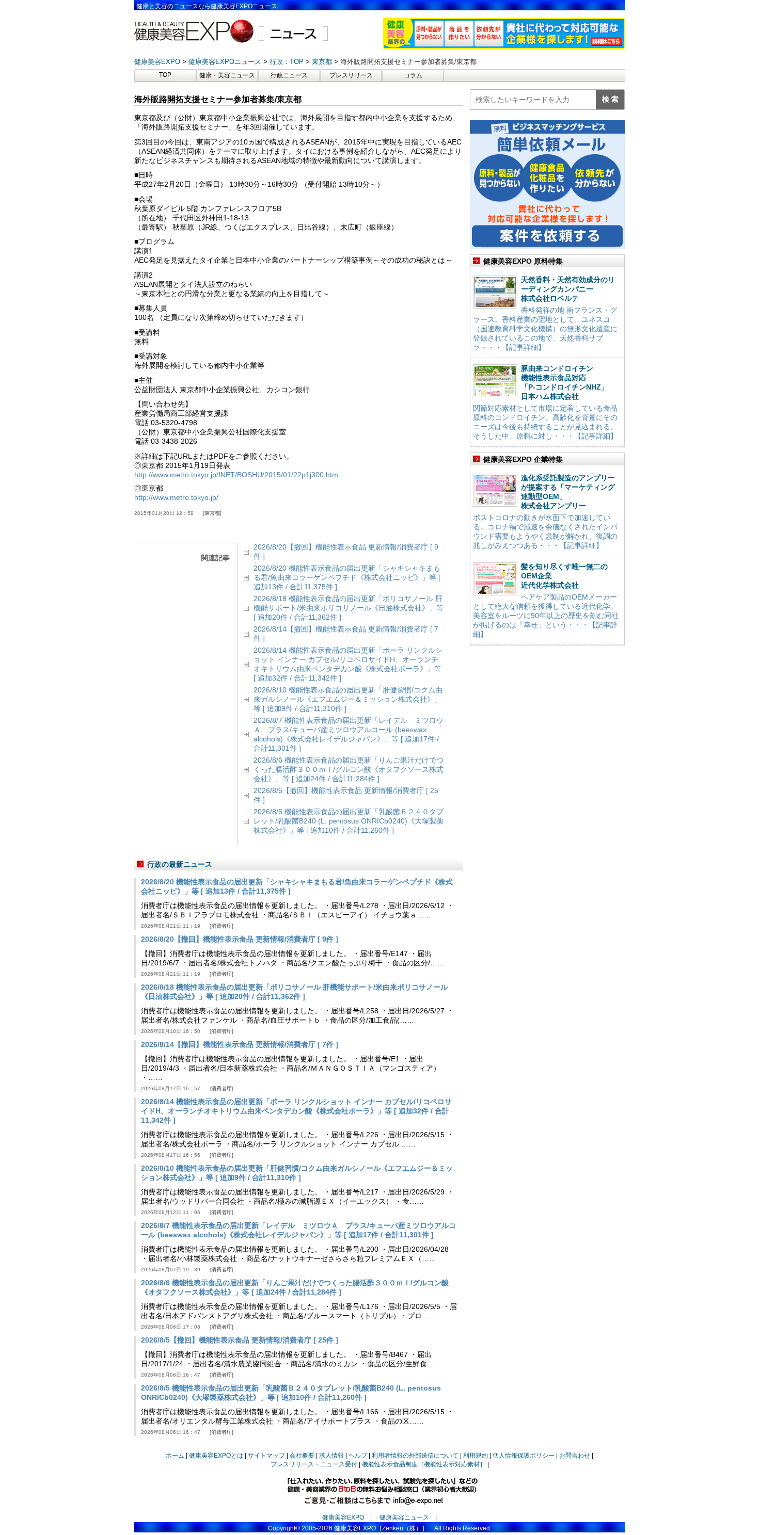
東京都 (212, 513)
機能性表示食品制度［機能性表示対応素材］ (424, 1464)
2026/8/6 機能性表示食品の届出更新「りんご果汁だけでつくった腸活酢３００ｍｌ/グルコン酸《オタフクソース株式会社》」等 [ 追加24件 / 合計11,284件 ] (349, 769)
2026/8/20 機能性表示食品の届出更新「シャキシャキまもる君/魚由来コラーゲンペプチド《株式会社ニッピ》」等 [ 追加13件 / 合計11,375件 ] (347, 577)
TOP (165, 74)
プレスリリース (351, 75)
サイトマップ (266, 1455)
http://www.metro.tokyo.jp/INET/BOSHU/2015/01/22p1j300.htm (236, 475)
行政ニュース (289, 75)
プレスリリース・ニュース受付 (314, 1464)
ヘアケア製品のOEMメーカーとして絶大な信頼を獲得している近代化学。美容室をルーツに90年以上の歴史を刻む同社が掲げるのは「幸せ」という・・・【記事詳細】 (546, 615)
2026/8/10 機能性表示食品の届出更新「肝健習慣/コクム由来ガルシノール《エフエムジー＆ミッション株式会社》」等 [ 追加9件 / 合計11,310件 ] (348, 699)
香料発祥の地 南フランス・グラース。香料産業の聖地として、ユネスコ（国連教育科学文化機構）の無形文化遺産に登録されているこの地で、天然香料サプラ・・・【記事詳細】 (545, 328)
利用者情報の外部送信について (415, 1455)
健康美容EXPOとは (216, 1455)
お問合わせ (574, 1455)
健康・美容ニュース (227, 75)
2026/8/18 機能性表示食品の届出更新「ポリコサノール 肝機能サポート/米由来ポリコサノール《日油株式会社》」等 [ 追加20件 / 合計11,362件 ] (349, 607)
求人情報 (331, 1455)
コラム (413, 75)
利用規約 (475, 1455)
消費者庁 (221, 926)
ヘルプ (358, 1455)
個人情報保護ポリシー (524, 1455)
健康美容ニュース (404, 1517)
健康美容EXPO (343, 1517)
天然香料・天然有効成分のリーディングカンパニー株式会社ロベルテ (568, 289)
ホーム (175, 1455)
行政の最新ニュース (179, 864)
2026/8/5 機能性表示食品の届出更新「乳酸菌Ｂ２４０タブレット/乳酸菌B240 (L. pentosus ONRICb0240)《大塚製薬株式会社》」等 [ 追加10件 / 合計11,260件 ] (349, 820)
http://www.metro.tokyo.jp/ (176, 497)
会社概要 (302, 1455)
